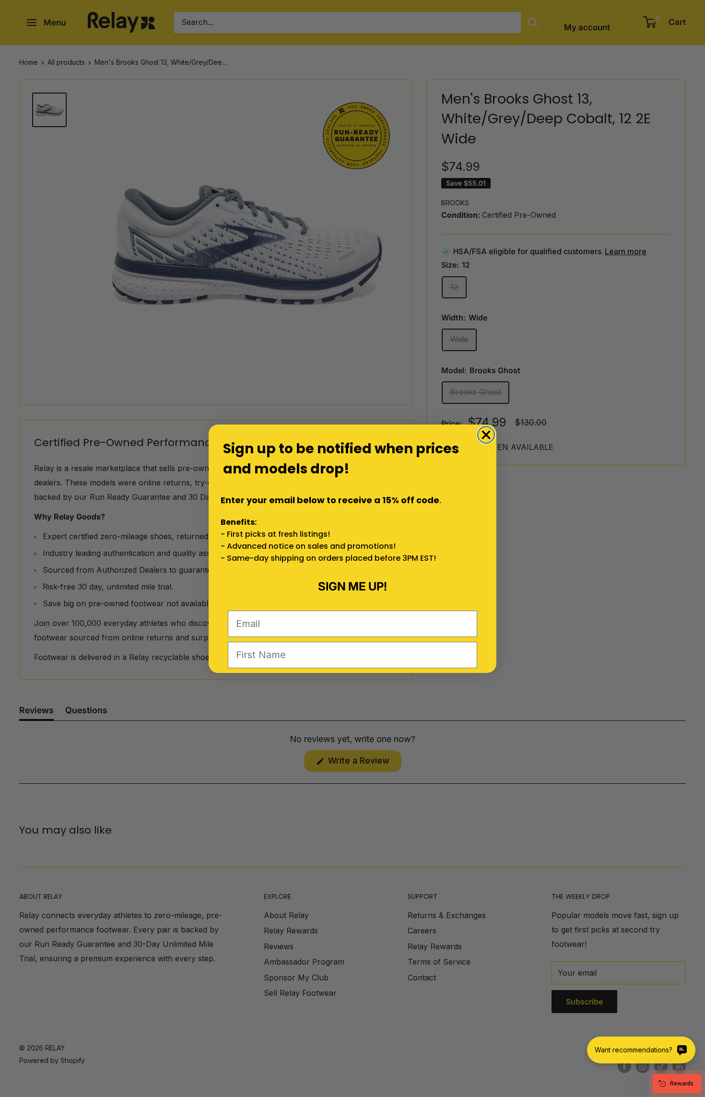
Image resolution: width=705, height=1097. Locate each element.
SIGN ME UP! (352, 586)
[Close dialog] (486, 434)
